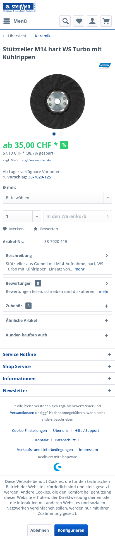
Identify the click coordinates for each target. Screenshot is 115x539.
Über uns (60, 430)
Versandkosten (22, 412)
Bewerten (48, 228)
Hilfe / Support (87, 430)
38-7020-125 (39, 177)
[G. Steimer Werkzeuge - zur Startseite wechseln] (19, 8)
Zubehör (18, 305)
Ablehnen (39, 530)
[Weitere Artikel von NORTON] (104, 66)
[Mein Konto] (92, 21)
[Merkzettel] (78, 21)
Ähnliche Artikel (21, 320)
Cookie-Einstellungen (29, 430)
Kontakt (42, 439)
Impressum (88, 449)
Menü (20, 21)
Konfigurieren (71, 530)
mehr (79, 269)
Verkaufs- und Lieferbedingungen (45, 449)
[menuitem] (15, 21)
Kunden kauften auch (26, 335)
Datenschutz (65, 439)
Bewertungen (19, 283)
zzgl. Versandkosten (37, 160)
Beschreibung (19, 255)
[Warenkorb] (106, 21)
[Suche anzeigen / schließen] (65, 21)
